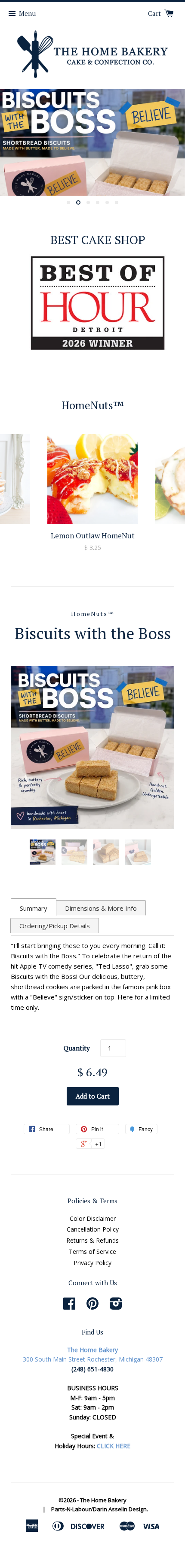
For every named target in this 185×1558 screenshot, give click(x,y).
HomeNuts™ (92, 614)
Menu (27, 13)
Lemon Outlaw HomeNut (93, 535)
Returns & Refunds (92, 1240)
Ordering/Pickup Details (54, 925)
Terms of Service (92, 1251)
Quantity (77, 1048)
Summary (33, 908)
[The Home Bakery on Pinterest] (92, 1306)
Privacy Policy (92, 1263)
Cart (155, 13)
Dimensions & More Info (101, 908)
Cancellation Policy (93, 1229)
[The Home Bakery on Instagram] (116, 1306)
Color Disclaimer (93, 1218)
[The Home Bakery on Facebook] (69, 1306)
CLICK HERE (113, 1446)
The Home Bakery (103, 1500)
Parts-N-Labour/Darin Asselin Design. (99, 1509)
